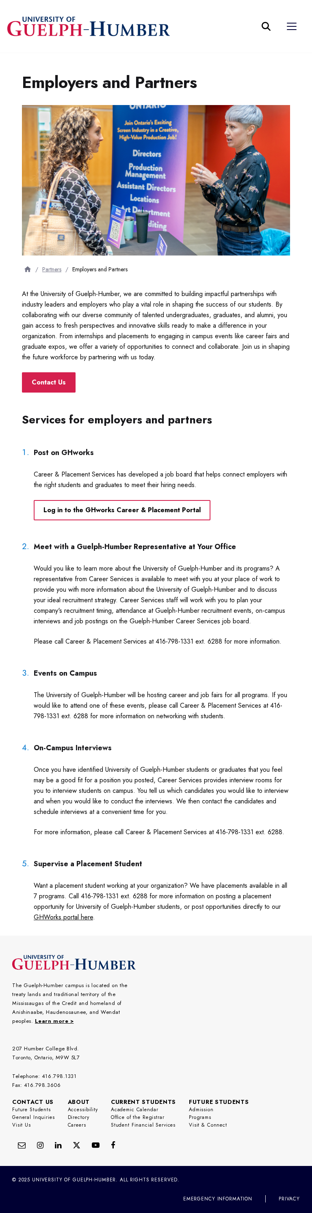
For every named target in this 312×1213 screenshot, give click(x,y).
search (135, 66)
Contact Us (49, 382)
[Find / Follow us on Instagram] (40, 1145)
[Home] (27, 269)
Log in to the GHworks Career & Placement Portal (122, 510)
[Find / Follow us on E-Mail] (21, 1145)
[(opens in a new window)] (58, 1145)
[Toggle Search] (266, 26)
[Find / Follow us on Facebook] (113, 1145)
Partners (51, 269)
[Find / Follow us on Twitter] (76, 1145)
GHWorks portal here (63, 917)
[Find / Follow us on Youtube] (95, 1145)
